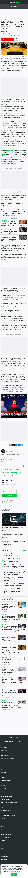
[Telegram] (17, 742)
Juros (19, 472)
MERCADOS (3, 769)
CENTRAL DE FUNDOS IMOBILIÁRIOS (9, 802)
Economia (4, 19)
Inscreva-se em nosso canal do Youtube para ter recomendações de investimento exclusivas (13, 536)
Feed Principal (5, 472)
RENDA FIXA (4, 777)
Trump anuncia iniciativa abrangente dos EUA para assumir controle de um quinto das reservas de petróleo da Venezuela (14, 591)
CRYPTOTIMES (4, 856)
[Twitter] (22, 742)
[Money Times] (14, 2)
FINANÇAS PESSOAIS (6, 780)
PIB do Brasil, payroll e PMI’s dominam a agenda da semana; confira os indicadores (11, 617)
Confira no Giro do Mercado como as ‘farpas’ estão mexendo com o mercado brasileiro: (15, 389)
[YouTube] (10, 742)
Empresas (4, 700)
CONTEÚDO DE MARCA (6, 813)
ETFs (2, 848)
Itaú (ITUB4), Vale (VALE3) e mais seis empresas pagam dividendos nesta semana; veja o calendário (13, 223)
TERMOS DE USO (5, 755)
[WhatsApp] (15, 742)
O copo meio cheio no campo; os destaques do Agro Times (9, 661)
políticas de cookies (17, 871)
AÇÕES (2, 826)
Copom (15, 61)
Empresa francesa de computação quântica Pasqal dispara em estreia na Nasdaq (14, 579)
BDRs (2, 832)
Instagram (13, 472)
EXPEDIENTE (4, 750)
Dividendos (4, 220)
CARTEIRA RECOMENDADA (7, 796)
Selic (24, 61)
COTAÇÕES (3, 824)
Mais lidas (6, 550)
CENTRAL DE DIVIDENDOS (7, 804)
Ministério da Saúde (7, 677)
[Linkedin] (12, 742)
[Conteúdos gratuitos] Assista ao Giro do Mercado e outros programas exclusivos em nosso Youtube (13, 528)
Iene (3, 689)
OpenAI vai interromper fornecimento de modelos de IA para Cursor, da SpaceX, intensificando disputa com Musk (11, 705)
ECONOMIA (3, 775)
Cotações (14, 6)
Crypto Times (5, 646)
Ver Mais (23, 599)
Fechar (14, 874)
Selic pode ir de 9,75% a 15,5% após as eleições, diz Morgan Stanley (14, 584)
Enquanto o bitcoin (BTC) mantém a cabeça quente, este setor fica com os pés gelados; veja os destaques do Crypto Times (13, 650)
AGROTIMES (4, 859)
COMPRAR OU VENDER (6, 810)
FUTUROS (3, 842)
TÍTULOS (3, 851)
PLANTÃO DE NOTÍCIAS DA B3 (8, 815)
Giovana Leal (6, 33)
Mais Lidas (4, 657)
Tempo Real (11, 475)
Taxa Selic (4, 475)
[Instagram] (7, 742)
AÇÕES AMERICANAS (6, 834)
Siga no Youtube (9, 39)
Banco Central (21, 99)
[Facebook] (5, 742)
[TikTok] (20, 742)
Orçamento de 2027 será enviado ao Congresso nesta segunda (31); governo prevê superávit (12, 607)
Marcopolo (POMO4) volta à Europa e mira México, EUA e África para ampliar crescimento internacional (13, 231)
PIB (3, 636)
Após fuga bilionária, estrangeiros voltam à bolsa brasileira (13, 554)
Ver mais (23, 550)
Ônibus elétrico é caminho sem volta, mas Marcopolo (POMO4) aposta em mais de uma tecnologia (14, 572)
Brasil (21, 466)
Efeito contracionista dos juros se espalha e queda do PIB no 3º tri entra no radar (10, 639)
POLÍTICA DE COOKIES (6, 761)
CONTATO (3, 753)
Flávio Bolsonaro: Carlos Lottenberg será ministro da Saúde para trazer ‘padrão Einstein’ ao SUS (13, 682)
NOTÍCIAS (3, 766)
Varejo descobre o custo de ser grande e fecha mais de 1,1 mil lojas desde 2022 (8, 239)
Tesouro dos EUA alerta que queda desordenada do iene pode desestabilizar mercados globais (12, 693)
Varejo (3, 235)
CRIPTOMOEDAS (5, 837)
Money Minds (4, 228)
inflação (11, 369)
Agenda (4, 614)
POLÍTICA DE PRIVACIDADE (7, 758)
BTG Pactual (4, 67)
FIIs (2, 829)
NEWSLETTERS (4, 818)
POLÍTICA (3, 785)
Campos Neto (10, 150)
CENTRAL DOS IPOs (5, 799)
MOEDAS (3, 840)
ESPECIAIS (3, 791)
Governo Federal (6, 602)
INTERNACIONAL (5, 783)
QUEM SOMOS (4, 747)
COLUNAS (3, 807)
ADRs (2, 845)
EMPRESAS (3, 772)
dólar (24, 376)
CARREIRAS (3, 788)
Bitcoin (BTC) (5, 624)
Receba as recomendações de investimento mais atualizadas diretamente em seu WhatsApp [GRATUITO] (13, 543)
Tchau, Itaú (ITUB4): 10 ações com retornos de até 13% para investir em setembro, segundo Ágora (14, 560)
